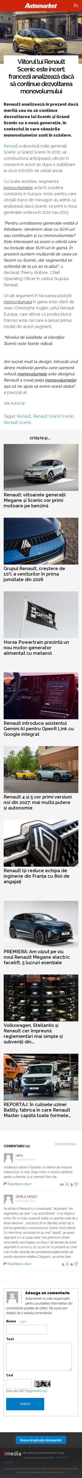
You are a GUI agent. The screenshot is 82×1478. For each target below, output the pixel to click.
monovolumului (18, 301)
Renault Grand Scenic (53, 416)
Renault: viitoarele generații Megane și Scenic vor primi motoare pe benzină (35, 500)
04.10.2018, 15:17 (26, 1200)
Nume (11, 1321)
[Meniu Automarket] (76, 6)
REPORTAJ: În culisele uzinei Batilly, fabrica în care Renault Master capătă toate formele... (37, 1110)
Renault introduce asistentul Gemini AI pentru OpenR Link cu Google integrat (39, 728)
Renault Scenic (18, 422)
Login (22, 1321)
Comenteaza (67, 1144)
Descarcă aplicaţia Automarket (41, 1439)
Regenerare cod (36, 1391)
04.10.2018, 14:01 (26, 1159)
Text (10, 1339)
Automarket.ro (41, 5)
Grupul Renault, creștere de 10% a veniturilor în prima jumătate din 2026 (34, 574)
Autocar (17, 403)
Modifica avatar (12, 1297)
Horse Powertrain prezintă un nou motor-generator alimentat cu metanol (36, 647)
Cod (9, 1375)
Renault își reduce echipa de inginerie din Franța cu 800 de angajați (36, 876)
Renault (11, 145)
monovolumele (32, 373)
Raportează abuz (19, 1184)
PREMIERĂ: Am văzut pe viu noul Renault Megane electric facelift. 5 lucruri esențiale (37, 957)
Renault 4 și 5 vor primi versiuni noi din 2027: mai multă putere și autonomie (38, 802)
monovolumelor (18, 187)
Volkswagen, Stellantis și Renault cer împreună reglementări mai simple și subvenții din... (33, 1034)
